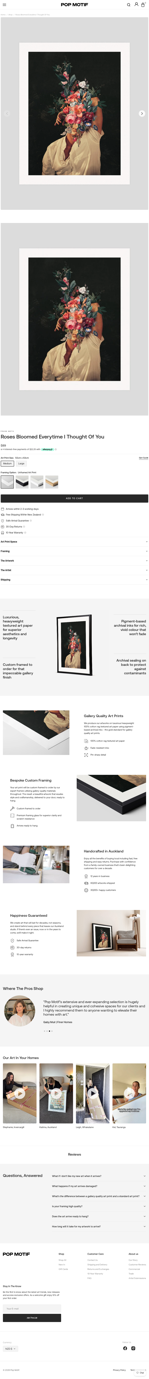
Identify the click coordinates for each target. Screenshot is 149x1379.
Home (3, 15)
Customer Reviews (137, 1264)
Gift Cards (63, 1269)
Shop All (62, 1260)
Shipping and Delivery (97, 1264)
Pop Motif (14, 1370)
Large (22, 464)
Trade (131, 1273)
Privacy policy (119, 1370)
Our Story (133, 1260)
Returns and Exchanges (98, 1269)
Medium (8, 464)
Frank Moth (7, 431)
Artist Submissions (137, 1278)
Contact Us (92, 1260)
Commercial (134, 1269)
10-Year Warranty (95, 1273)
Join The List (32, 1318)
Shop (10, 15)
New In (62, 1264)
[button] (4, 4)
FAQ (89, 1278)
